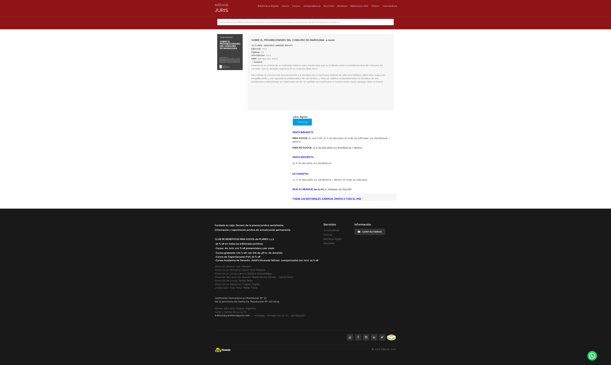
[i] (366, 337)
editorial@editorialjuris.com (232, 315)
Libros (285, 6)
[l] (374, 337)
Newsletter (329, 243)
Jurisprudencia (312, 6)
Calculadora (390, 6)
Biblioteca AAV (359, 6)
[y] (350, 337)
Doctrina (329, 6)
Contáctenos (372, 231)
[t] (382, 337)
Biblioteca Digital (268, 6)
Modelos (342, 6)
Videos (375, 6)
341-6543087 (298, 315)
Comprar (302, 121)
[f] (358, 337)
